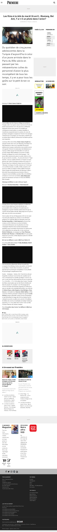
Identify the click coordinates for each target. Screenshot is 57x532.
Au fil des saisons (6, 485)
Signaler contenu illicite (14, 528)
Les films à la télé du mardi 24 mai (24, 380)
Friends (31, 479)
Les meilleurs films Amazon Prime (10, 515)
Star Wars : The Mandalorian (36, 485)
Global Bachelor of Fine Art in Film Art (22, 524)
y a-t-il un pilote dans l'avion (15, 317)
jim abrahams (17, 318)
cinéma (6, 314)
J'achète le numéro (40, 113)
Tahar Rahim (32, 500)
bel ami (14, 315)
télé (9, 314)
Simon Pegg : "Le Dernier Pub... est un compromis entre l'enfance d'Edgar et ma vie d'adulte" (26, 397)
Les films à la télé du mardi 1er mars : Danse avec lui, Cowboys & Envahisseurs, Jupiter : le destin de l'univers (10, 398)
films (3, 314)
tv (11, 314)
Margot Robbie (33, 499)
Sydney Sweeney (33, 497)
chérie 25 (18, 315)
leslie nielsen (24, 318)
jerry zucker (11, 318)
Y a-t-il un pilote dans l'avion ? (25, 360)
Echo (31, 484)
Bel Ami (16, 358)
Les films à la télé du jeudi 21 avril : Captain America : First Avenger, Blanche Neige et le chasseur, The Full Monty (10, 407)
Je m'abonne (39, 109)
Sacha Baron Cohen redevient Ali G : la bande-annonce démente (50, 34)
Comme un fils (5, 487)
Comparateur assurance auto (8, 524)
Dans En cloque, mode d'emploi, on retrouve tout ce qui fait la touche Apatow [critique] (9, 383)
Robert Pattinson (24, 315)
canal (27, 314)
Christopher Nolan (34, 492)
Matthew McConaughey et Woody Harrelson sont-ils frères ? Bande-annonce (50, 37)
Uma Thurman (5, 317)
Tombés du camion (6, 482)
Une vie (4, 480)
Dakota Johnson (33, 495)
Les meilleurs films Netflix (8, 513)
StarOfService (33, 524)
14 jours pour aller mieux (8, 488)
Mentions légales (5, 528)
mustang (23, 314)
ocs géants (24, 317)
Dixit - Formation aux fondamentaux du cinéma (11, 525)
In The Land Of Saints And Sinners (10, 484)
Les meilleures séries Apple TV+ (9, 512)
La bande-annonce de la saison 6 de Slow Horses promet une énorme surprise (50, 44)
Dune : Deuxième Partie (7, 479)
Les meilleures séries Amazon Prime (10, 510)
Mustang (9, 358)
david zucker (5, 318)
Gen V (31, 482)
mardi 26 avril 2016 (16, 314)
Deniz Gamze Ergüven (7, 315)
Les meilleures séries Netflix (8, 509)
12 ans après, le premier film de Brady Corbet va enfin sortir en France (50, 41)
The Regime (32, 480)
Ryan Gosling (33, 494)
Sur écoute (32, 487)
